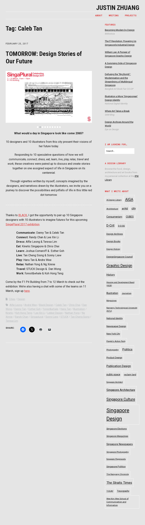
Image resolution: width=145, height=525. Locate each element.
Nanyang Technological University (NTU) (121, 309)
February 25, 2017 (17, 43)
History (110, 274)
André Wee (30, 305)
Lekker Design (55, 312)
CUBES (130, 216)
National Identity (114, 318)
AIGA (129, 199)
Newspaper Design (116, 326)
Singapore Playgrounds (116, 459)
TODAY (109, 491)
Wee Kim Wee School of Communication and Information (117, 501)
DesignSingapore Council (119, 256)
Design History (113, 249)
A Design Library (113, 200)
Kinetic (9, 312)
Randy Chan (21, 316)
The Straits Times (119, 482)
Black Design (46, 305)
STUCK (64, 316)
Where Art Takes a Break (117, 111)
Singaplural (37, 316)
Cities (12, 299)
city (134, 208)
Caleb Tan (61, 305)
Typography (123, 491)
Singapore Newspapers (119, 444)
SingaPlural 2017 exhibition (22, 224)
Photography (112, 349)
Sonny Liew (51, 316)
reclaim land (130, 374)
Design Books (113, 241)
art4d (125, 208)
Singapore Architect (114, 382)
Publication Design (118, 366)
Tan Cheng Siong (80, 316)
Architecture (112, 208)
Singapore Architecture (120, 390)
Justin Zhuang (117, 7)
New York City (113, 334)
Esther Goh (34, 309)
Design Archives (114, 234)
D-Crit (110, 225)
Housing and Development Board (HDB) (120, 284)
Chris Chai (74, 305)
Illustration (79, 309)
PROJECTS (131, 15)
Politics (127, 349)
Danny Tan (20, 309)
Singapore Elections (116, 428)
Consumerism (114, 216)
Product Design (114, 357)
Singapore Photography (117, 452)
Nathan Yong (72, 312)
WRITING (113, 15)
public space (113, 374)
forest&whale (50, 309)
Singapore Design (117, 414)
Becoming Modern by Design (120, 30)
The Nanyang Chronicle (117, 474)
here (27, 291)
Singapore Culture (120, 399)
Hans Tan (65, 309)
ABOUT (98, 15)
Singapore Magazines (117, 436)
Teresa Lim (12, 320)
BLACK (22, 215)
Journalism (126, 293)
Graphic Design (119, 265)
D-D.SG (121, 225)
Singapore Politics (116, 466)
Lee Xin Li (39, 312)
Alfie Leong (16, 305)
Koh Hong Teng (23, 312)
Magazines (111, 300)
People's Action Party (115, 341)
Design (21, 299)
